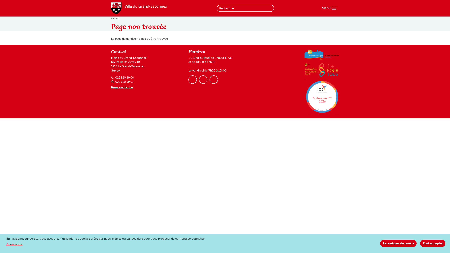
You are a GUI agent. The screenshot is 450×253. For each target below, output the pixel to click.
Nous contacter (122, 87)
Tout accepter (433, 243)
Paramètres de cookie (398, 243)
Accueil (115, 18)
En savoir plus (14, 244)
